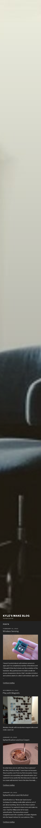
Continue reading (9, 683)
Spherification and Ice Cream (16, 740)
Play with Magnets (11, 693)
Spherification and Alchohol (15, 795)
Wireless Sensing (11, 631)
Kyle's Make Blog (16, 615)
